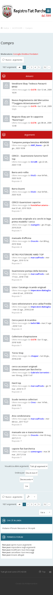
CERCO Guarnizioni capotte (26, 202)
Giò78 (33, 89)
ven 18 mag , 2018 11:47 (22, 375)
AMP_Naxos (36, 145)
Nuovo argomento (14, 60)
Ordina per (20, 472)
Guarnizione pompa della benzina (29, 270)
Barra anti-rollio (20, 172)
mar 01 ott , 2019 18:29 (21, 208)
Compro (29, 28)
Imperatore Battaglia (41, 290)
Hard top (16, 383)
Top (43, 572)
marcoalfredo (37, 257)
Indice (6, 28)
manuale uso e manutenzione (27, 432)
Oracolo (34, 241)
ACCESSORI (17, 28)
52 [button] (45, 67)
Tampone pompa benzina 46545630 (30, 142)
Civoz (33, 402)
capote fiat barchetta (23, 448)
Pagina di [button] (19, 67)
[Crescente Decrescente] (26, 479)
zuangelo (35, 224)
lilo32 (33, 175)
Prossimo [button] (49, 67)
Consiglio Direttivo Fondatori (25, 54)
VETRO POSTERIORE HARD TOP (28, 254)
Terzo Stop (17, 352)
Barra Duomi (18, 188)
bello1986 (35, 323)
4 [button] (35, 67)
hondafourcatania (39, 205)
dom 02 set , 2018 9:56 (22, 293)
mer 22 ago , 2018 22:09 (23, 309)
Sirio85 (34, 161)
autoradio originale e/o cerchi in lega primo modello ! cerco (31, 220)
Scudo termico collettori (25, 399)
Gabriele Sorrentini (40, 372)
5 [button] (38, 67)
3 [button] (31, 67)
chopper (35, 356)
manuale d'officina (21, 238)
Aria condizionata (21, 415)
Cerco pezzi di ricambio (24, 320)
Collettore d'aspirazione (24, 336)
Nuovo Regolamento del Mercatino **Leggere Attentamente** (30, 102)
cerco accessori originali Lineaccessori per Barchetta (26, 368)
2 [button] (27, 67)
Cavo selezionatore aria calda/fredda (31, 303)
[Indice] (26, 11)
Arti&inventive (31, 583)
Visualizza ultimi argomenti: (17, 466)
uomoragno (36, 451)
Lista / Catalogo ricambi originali (29, 287)
